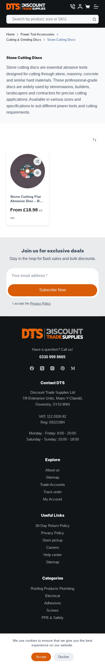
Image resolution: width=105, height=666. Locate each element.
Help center (52, 555)
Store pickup (52, 540)
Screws (52, 610)
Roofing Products (44, 588)
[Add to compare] (37, 161)
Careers (52, 547)
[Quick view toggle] (37, 173)
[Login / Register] (80, 6)
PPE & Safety (52, 618)
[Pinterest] (63, 368)
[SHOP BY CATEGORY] (96, 6)
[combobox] (48, 19)
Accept (41, 657)
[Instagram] (52, 368)
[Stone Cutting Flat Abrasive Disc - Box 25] (27, 171)
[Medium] (73, 368)
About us (52, 470)
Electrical (52, 596)
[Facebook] (32, 368)
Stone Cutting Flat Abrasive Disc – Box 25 (27, 201)
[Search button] (94, 19)
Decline (63, 657)
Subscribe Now (52, 290)
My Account (52, 499)
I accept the (31, 303)
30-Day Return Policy (52, 526)
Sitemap (52, 477)
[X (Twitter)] (42, 368)
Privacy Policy (40, 303)
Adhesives (52, 603)
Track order (52, 492)
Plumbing (66, 588)
